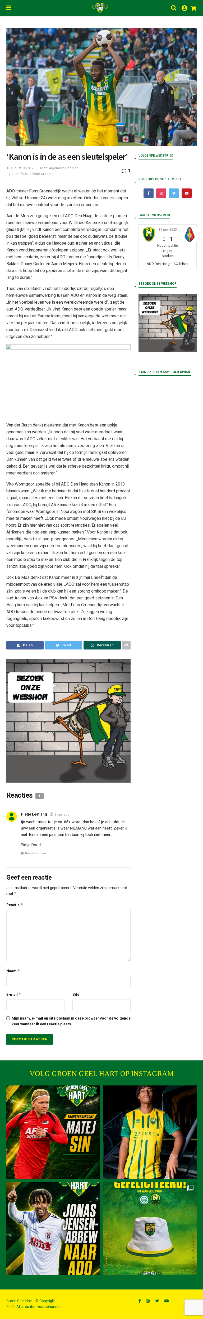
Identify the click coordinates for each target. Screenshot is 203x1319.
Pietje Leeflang (34, 814)
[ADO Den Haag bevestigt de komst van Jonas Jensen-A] (150, 1132)
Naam (13, 970)
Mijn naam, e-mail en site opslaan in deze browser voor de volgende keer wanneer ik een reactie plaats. (71, 1021)
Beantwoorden (35, 853)
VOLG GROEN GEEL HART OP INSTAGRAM (102, 1074)
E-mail (13, 994)
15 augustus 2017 (19, 168)
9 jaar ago (62, 814)
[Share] (25, 645)
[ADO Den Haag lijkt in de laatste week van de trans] (53, 1228)
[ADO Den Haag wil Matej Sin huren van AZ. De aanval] (53, 1132)
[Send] (102, 645)
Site (75, 994)
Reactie (14, 904)
